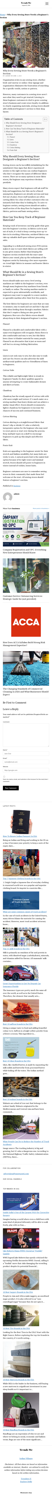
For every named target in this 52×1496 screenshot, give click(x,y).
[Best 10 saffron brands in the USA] (21, 1011)
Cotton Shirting (15, 148)
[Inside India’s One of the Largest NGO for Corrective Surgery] (21, 1202)
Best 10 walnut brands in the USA (17, 1099)
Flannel (12, 137)
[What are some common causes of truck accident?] (21, 900)
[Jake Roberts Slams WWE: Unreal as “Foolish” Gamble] (21, 1238)
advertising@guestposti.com (16, 1173)
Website (5, 766)
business (16, 485)
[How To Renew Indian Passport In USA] (21, 822)
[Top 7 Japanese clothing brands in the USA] (21, 863)
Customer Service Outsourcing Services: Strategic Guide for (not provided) (23, 597)
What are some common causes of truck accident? (25, 911)
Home (2, 14)
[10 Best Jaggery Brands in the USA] (21, 1280)
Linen (12, 140)
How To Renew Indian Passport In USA (20, 836)
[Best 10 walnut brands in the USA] (21, 1087)
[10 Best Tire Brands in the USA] (21, 1316)
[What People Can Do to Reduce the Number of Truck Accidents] (21, 1127)
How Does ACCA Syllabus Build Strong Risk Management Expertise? (24, 644)
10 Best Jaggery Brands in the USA (18, 1292)
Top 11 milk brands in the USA (16, 948)
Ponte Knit (13, 150)
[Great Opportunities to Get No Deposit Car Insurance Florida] (21, 973)
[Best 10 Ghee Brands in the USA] (21, 1048)
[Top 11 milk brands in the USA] (21, 937)
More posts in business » (41, 508)
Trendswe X (26, 1478)
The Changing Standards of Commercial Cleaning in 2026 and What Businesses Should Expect (25, 691)
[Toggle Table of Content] (44, 119)
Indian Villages (26, 1458)
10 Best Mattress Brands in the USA (18, 1379)
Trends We (26, 3)
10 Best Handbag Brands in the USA (18, 1430)
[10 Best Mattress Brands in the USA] (16, 1359)
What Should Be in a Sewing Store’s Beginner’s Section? (24, 132)
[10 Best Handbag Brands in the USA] (21, 1410)
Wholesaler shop (26, 1493)
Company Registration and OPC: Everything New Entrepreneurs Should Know (24, 551)
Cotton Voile (14, 142)
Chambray (13, 145)
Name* (5, 750)
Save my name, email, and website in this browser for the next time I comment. (25, 780)
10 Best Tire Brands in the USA (16, 1328)
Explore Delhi (26, 1481)
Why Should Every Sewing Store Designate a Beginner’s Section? (23, 124)
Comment (6, 722)
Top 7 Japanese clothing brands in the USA (21, 878)
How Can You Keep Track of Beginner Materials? (25, 129)
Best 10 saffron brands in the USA (18, 1024)
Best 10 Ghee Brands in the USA (17, 1061)
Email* (5, 758)
